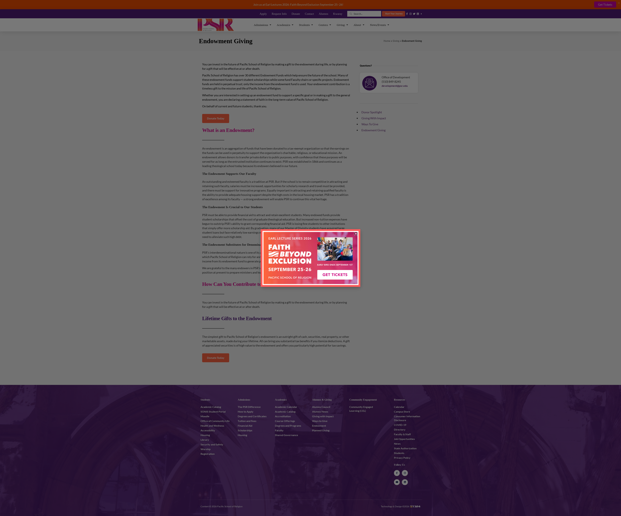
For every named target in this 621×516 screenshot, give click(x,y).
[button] (356, 233)
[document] (310, 258)
